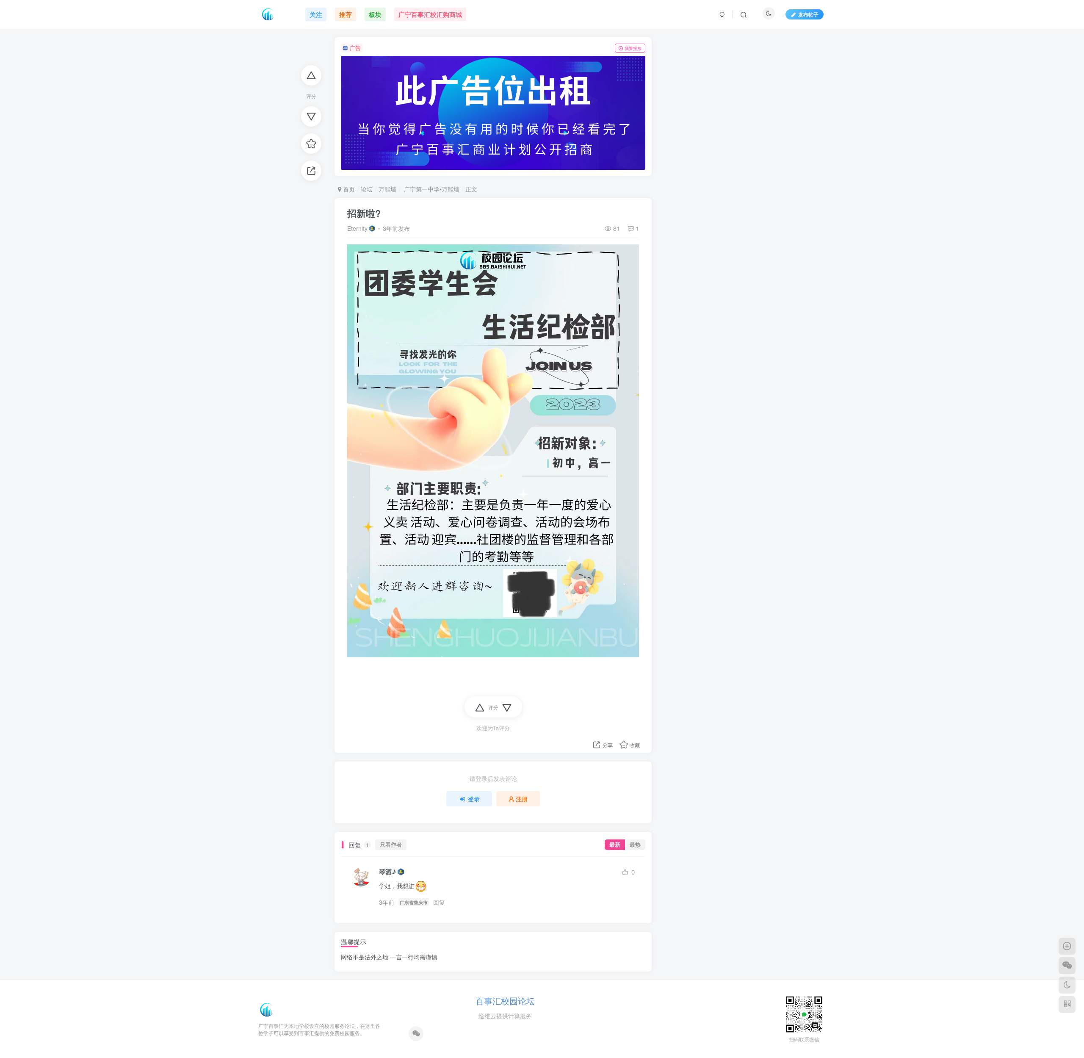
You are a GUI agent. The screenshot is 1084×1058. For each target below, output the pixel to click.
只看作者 (391, 844)
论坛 (367, 189)
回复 (439, 902)
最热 (635, 844)
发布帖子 (808, 14)
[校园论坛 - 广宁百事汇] (266, 1009)
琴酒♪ (387, 871)
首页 (348, 189)
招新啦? (364, 213)
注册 (522, 799)
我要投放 (633, 48)
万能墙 (387, 189)
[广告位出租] (493, 113)
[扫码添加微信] (1067, 965)
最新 (614, 844)
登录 (474, 799)
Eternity (357, 228)
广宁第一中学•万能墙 (430, 189)
